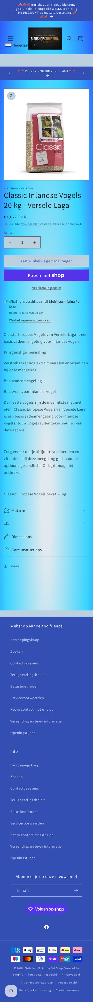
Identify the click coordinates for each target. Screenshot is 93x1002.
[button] (10, 38)
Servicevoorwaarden (27, 697)
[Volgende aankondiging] (83, 10)
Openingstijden (23, 732)
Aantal (8, 232)
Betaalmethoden (24, 686)
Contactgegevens (24, 663)
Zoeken (16, 651)
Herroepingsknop (25, 639)
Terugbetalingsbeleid (28, 674)
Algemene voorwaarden (37, 982)
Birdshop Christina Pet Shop (44, 968)
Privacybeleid (71, 974)
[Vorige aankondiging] (9, 10)
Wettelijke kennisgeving (35, 990)
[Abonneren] (76, 891)
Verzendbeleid (67, 982)
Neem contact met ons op (32, 709)
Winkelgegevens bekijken (30, 320)
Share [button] (14, 566)
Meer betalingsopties (46, 288)
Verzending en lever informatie (36, 721)
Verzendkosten (30, 224)
